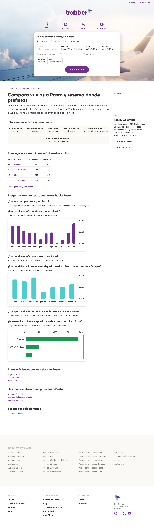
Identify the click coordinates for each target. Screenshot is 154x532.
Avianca (34, 131)
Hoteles (11, 507)
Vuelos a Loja (13, 464)
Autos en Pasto (123, 147)
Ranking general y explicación (20, 186)
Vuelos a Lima (14, 460)
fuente (116, 115)
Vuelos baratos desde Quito (90, 452)
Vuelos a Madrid (50, 456)
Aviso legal (118, 508)
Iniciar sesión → (145, 3)
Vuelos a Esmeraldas (52, 471)
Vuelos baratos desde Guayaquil (92, 456)
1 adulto (41, 61)
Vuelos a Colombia (16, 413)
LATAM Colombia (20, 170)
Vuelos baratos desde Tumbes (91, 464)
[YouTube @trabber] (129, 514)
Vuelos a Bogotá (15, 468)
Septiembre (119, 464)
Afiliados (82, 503)
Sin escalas (90, 55)
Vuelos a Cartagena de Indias (55, 460)
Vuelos (11, 500)
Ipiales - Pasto (14, 380)
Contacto (83, 500)
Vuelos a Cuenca (50, 468)
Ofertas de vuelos (16, 503)
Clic (15, 175)
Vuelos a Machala (51, 452)
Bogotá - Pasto (14, 374)
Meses (117, 460)
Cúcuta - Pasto (14, 377)
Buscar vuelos (77, 69)
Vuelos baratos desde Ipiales (90, 460)
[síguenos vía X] (124, 514)
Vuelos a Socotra (15, 400)
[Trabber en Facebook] (120, 514)
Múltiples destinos (72, 41)
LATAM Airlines (20, 180)
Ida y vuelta (43, 41)
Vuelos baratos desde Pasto (90, 468)
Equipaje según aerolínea (124, 456)
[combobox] (48, 48)
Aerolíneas (118, 452)
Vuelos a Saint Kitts (16, 394)
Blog (45, 503)
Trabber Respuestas (53, 507)
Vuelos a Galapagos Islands (20, 397)
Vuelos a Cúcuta (50, 464)
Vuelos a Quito (14, 452)
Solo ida (57, 41)
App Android (49, 511)
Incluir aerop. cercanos (47, 55)
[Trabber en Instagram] (116, 514)
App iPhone (48, 515)
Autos (10, 511)
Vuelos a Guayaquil (16, 456)
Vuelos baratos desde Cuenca (91, 471)
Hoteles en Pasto (124, 141)
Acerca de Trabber (52, 500)
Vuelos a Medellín (15, 471)
